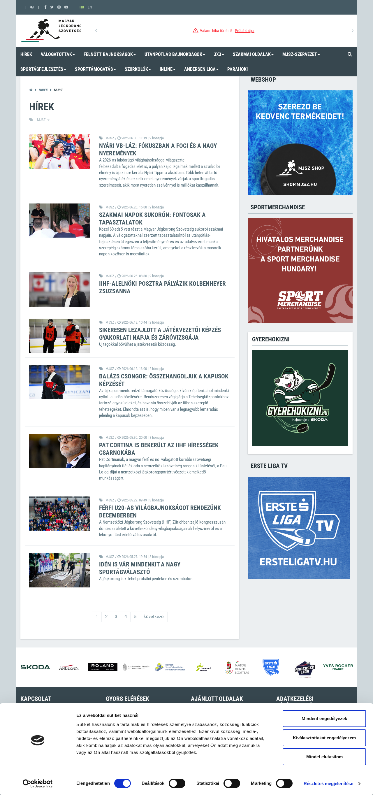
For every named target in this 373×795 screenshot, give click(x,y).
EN (90, 7)
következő (154, 616)
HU (82, 7)
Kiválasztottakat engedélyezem (324, 737)
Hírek (43, 90)
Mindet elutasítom (324, 756)
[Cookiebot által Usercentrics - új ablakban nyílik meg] (37, 783)
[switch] (177, 783)
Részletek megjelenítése (328, 783)
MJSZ (42, 119)
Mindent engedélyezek (324, 718)
